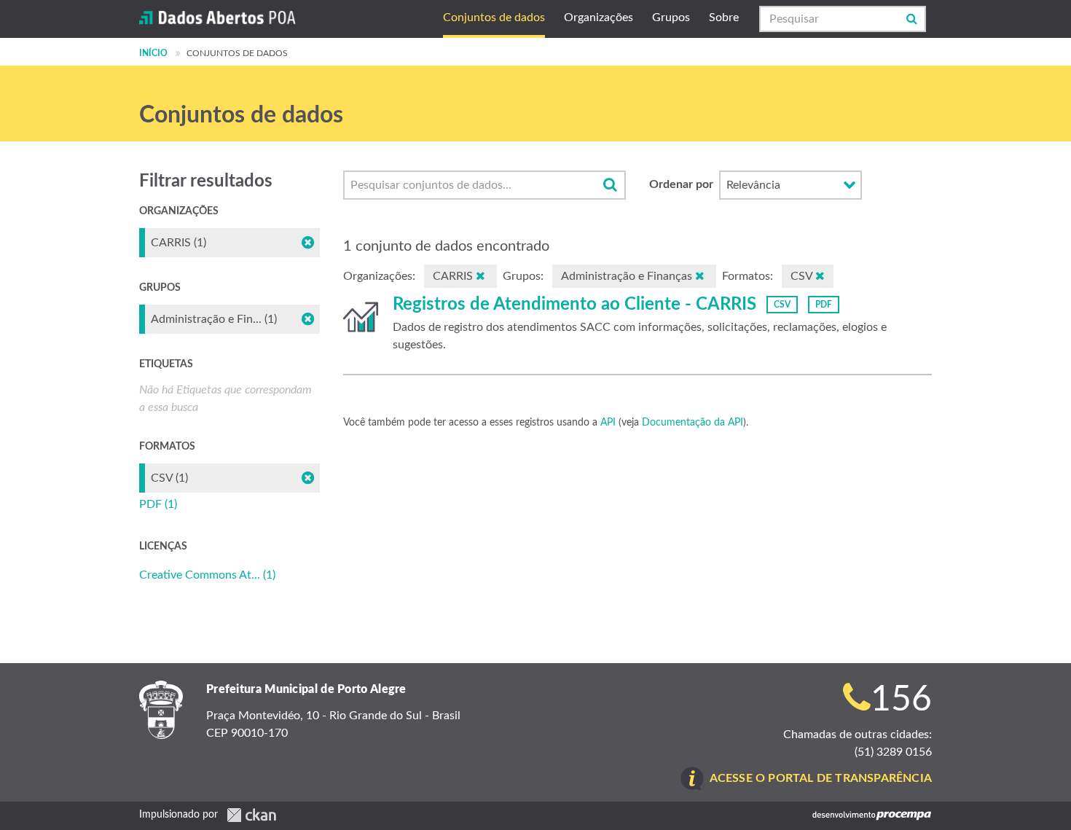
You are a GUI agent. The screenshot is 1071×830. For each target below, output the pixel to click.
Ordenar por (681, 184)
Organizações (598, 17)
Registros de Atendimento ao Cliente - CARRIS (574, 304)
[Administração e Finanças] (360, 316)
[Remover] (480, 276)
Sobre (724, 17)
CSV (782, 304)
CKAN (251, 815)
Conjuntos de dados (494, 17)
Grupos (671, 17)
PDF (823, 304)
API (608, 423)
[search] (610, 185)
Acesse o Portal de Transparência (821, 778)
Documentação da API (692, 423)
